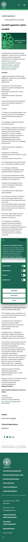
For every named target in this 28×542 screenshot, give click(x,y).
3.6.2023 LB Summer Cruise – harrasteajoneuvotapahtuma (8, 446)
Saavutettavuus (8, 528)
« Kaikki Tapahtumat (8, 16)
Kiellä (14, 300)
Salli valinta (14, 295)
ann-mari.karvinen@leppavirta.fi (11, 401)
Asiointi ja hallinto (10, 491)
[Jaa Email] (13, 437)
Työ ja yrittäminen (10, 487)
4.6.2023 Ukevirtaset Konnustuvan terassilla (21, 446)
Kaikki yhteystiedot (10, 517)
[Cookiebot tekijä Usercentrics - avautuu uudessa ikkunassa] (19, 240)
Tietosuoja (7, 521)
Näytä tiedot (19, 286)
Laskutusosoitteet (9, 515)
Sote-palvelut (8, 483)
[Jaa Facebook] (4, 437)
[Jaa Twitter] (7, 437)
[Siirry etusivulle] (8, 5)
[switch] (23, 270)
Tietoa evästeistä (9, 524)
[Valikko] (24, 5)
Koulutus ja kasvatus (11, 479)
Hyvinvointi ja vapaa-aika (13, 475)
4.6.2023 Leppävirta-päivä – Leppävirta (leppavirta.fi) (10, 65)
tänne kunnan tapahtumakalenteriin (8, 62)
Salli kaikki (14, 290)
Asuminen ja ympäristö (12, 471)
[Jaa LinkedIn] (10, 437)
